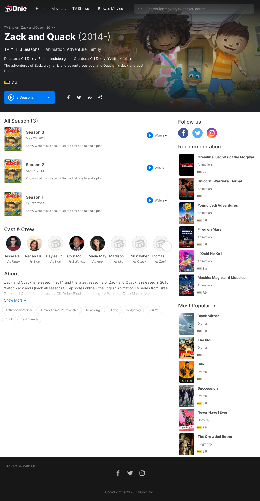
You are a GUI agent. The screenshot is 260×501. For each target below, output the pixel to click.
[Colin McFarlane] (76, 243)
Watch (159, 135)
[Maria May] (97, 243)
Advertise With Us (21, 466)
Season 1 (35, 197)
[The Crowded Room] (186, 444)
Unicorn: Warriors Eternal (220, 181)
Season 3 (35, 132)
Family (95, 49)
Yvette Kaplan (119, 58)
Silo (201, 364)
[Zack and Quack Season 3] (13, 139)
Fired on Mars (209, 229)
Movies (57, 8)
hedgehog (133, 310)
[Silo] (186, 372)
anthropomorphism (18, 310)
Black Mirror (208, 316)
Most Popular (194, 306)
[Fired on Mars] (186, 237)
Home (40, 8)
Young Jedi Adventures (218, 205)
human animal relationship (59, 310)
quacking (93, 310)
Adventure (77, 49)
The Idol (205, 340)
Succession (208, 388)
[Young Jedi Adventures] (186, 213)
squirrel (153, 310)
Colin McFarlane (76, 256)
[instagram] (212, 137)
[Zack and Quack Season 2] (13, 171)
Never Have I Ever (213, 412)
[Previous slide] (7, 246)
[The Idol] (186, 348)
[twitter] (197, 137)
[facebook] (183, 137)
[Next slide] (166, 246)
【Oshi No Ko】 (211, 253)
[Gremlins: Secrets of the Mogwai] (186, 165)
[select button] (49, 97)
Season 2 (35, 164)
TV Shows (80, 8)
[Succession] (186, 396)
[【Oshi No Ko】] (186, 261)
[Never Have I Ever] (186, 420)
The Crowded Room (215, 436)
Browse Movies (110, 8)
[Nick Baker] (139, 243)
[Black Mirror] (186, 324)
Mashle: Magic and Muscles (222, 277)
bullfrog (112, 310)
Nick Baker (140, 256)
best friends (29, 319)
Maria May (97, 256)
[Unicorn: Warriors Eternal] (186, 189)
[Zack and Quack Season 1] (13, 204)
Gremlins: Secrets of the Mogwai (226, 157)
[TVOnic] (15, 9)
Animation (55, 49)
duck (9, 319)
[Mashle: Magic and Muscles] (186, 285)
